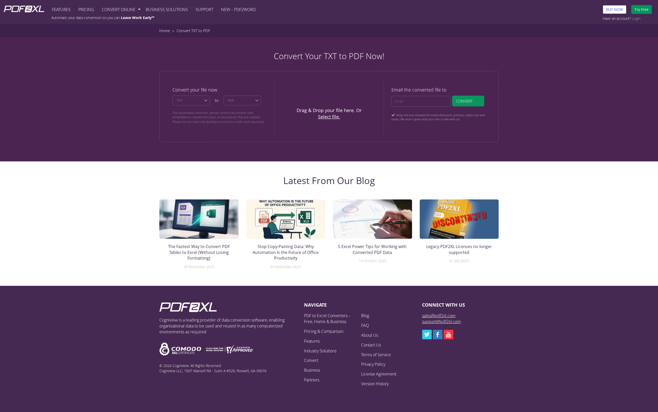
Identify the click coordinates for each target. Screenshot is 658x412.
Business (312, 370)
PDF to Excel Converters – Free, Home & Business (327, 318)
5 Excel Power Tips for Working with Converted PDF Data (372, 249)
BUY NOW (614, 9)
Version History (375, 384)
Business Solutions (167, 9)
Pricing (86, 9)
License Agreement (378, 374)
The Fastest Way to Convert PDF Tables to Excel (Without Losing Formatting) (199, 252)
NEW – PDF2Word (238, 9)
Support (204, 9)
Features (61, 9)
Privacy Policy (373, 364)
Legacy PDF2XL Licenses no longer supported (459, 249)
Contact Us (371, 345)
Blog (365, 315)
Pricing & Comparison (323, 331)
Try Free (641, 9)
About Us (369, 335)
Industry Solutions (320, 351)
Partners (311, 380)
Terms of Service (376, 355)
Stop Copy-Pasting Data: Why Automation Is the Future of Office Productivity (285, 252)
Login (636, 18)
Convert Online (118, 9)
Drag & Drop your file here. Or (329, 113)
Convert (464, 101)
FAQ (365, 325)
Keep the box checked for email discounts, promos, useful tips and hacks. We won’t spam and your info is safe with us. (438, 117)
